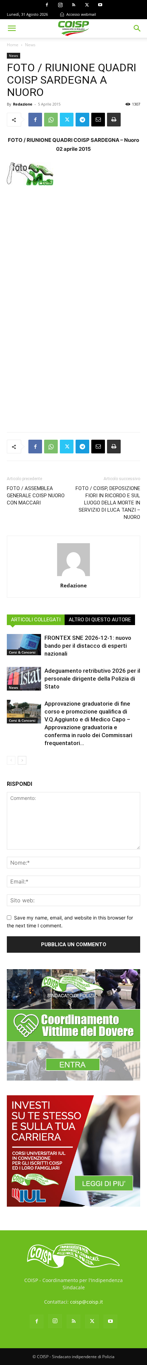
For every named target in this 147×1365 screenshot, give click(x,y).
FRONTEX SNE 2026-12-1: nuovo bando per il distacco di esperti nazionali (87, 645)
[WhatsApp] (51, 119)
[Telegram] (82, 119)
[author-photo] (73, 576)
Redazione (22, 104)
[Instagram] (60, 5)
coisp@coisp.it (86, 1302)
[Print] (114, 119)
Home (12, 45)
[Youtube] (100, 5)
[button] (12, 28)
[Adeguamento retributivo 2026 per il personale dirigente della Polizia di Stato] (24, 679)
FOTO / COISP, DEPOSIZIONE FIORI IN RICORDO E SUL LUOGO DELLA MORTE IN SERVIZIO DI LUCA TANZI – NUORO (108, 502)
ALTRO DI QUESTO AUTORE (100, 620)
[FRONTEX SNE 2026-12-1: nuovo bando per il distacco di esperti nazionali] (24, 644)
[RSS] (73, 5)
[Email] (98, 119)
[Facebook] (47, 5)
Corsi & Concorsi (22, 652)
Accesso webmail (80, 14)
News (30, 45)
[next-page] (22, 760)
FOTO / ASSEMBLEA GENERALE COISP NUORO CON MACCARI (36, 495)
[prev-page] (11, 760)
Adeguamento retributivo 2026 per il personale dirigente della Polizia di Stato (92, 678)
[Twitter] (87, 5)
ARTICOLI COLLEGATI (36, 620)
